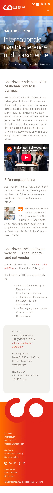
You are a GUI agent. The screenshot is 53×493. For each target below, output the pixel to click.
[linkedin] (10, 463)
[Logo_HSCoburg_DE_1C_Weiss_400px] (14, 6)
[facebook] (19, 463)
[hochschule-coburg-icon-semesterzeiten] (37, 3)
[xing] (24, 463)
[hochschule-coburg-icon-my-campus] (33, 3)
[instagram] (5, 463)
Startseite (8, 64)
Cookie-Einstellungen (14, 444)
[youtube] (15, 463)
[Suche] (49, 4)
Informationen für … (24, 64)
